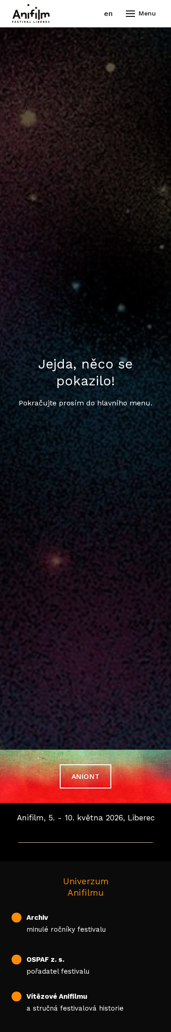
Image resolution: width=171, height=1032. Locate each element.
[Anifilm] (31, 14)
